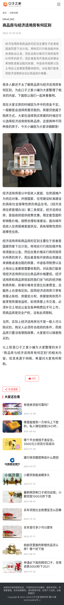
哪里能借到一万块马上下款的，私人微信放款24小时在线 (41, 424)
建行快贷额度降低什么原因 (41, 457)
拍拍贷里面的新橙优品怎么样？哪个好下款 (41, 547)
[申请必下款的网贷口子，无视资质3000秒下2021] (12, 567)
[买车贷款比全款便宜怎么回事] (12, 514)
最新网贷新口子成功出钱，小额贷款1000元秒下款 (42, 494)
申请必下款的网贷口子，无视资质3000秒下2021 (42, 564)
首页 (5, 13)
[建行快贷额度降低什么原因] (12, 462)
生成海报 (13, 389)
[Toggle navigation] (58, 4)
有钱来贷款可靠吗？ (37, 405)
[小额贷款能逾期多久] (12, 479)
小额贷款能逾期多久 (37, 475)
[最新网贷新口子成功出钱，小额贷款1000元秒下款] (12, 497)
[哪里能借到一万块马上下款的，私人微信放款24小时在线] (12, 426)
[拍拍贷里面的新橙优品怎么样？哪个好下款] (12, 549)
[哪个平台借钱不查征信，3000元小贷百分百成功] (12, 444)
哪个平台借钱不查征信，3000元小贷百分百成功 (40, 442)
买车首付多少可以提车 (38, 527)
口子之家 (35, 597)
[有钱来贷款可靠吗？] (12, 409)
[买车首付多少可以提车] (12, 532)
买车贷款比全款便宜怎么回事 (42, 510)
